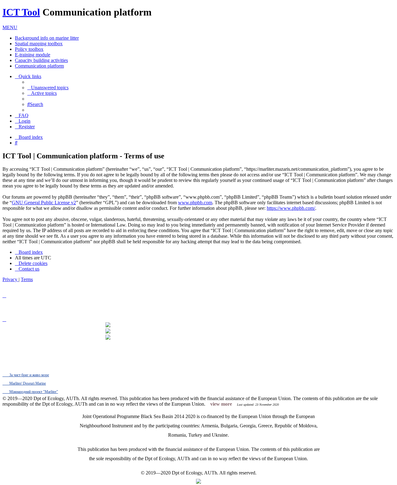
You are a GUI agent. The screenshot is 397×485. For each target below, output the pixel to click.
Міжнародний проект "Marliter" (33, 392)
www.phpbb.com (195, 202)
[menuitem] (48, 87)
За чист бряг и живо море (28, 375)
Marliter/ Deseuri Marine (27, 383)
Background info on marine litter (47, 38)
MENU (9, 27)
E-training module (32, 54)
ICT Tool (21, 12)
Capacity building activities (41, 60)
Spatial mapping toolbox (39, 43)
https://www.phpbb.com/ (291, 208)
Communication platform (39, 65)
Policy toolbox (29, 49)
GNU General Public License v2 (44, 202)
